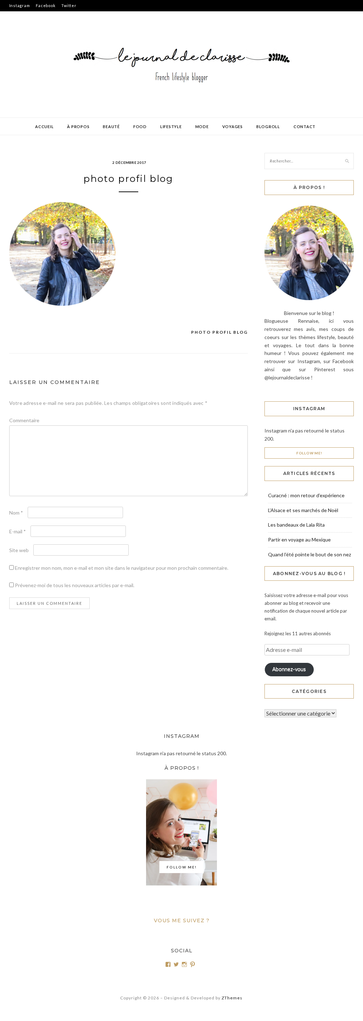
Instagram (19, 5)
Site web (19, 550)
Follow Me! (309, 453)
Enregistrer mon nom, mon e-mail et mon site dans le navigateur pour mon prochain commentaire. (121, 568)
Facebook (45, 5)
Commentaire (24, 420)
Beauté (111, 126)
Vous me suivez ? (182, 920)
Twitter (68, 5)
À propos (78, 126)
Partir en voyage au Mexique (299, 540)
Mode (202, 126)
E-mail (17, 531)
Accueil (44, 126)
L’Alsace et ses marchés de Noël (303, 510)
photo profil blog (219, 332)
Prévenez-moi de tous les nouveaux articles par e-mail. (74, 585)
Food (140, 126)
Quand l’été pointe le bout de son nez (309, 554)
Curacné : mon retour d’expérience (306, 495)
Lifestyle (171, 126)
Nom (16, 513)
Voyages (232, 126)
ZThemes (232, 997)
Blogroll (268, 126)
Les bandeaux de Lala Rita (296, 525)
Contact (304, 126)
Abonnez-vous (289, 669)
